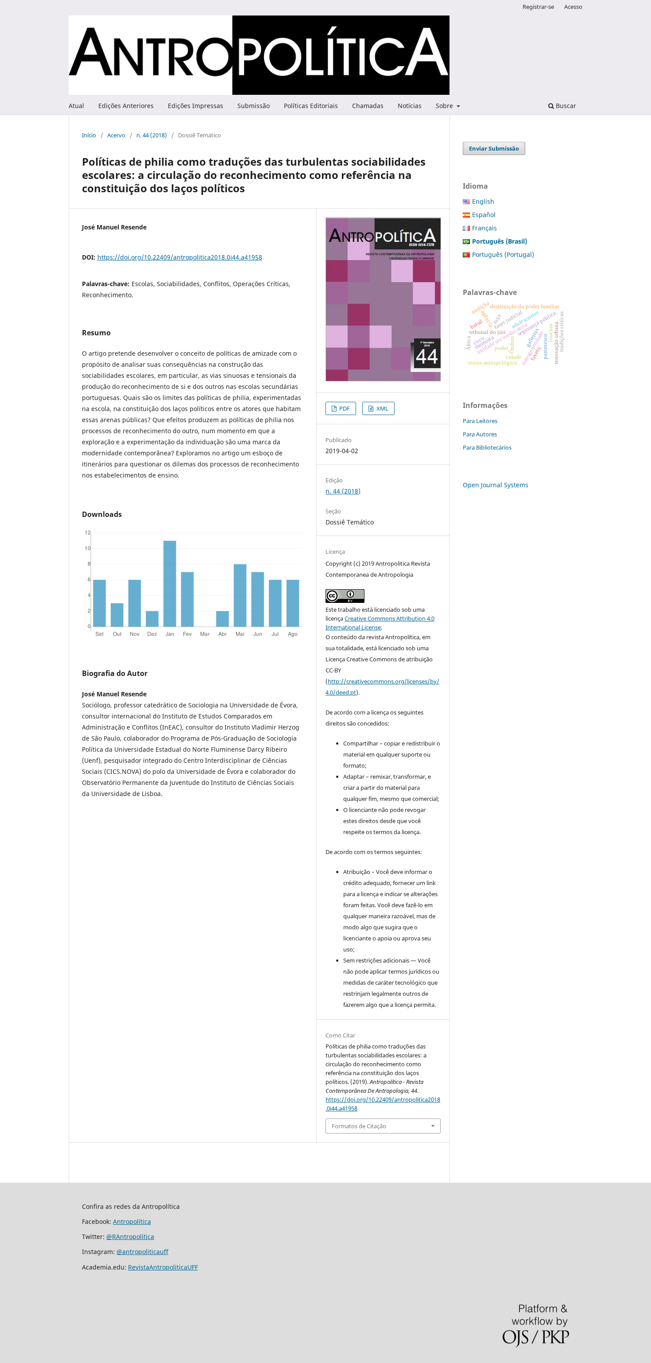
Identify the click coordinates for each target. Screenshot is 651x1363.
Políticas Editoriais (311, 105)
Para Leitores (480, 421)
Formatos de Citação (359, 1126)
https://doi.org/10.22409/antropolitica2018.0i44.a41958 (179, 257)
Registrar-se (538, 7)
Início (89, 135)
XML (381, 408)
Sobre (445, 105)
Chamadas (368, 105)
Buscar (565, 105)
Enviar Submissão (494, 148)
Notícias (410, 105)
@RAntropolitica (130, 1236)
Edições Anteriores (126, 105)
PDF (344, 408)
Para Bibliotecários (487, 447)
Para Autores (480, 434)
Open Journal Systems (495, 485)
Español (484, 214)
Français (484, 228)
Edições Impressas (195, 105)
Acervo (116, 135)
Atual (76, 105)
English (483, 201)
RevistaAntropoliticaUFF (163, 1267)
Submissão (253, 105)
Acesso (573, 7)
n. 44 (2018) (151, 135)
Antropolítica (132, 1221)
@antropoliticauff (142, 1251)
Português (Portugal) (503, 254)
